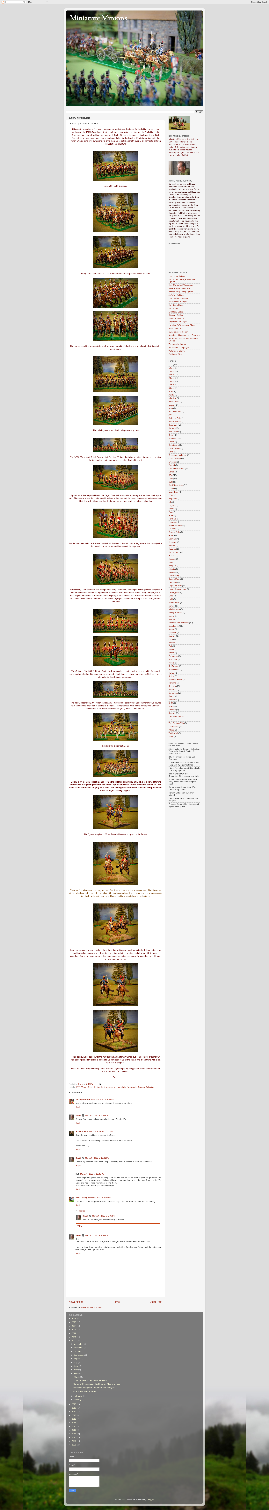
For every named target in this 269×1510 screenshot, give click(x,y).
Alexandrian (174, 402)
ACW (171, 391)
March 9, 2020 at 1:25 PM (99, 1198)
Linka (171, 596)
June (76, 1366)
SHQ (171, 703)
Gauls (171, 535)
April (76, 1373)
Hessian (172, 549)
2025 (74, 1322)
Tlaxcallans (173, 726)
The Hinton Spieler (177, 276)
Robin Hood (174, 670)
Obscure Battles (176, 315)
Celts (171, 452)
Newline (172, 636)
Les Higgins (174, 592)
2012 (74, 1430)
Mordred (172, 619)
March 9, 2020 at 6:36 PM (103, 1216)
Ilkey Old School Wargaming (181, 285)
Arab (171, 408)
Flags (171, 512)
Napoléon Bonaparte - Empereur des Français (93, 1388)
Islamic (172, 569)
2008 (74, 1445)
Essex (171, 509)
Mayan (172, 606)
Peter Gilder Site (176, 328)
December (79, 1344)
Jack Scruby (174, 576)
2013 (74, 1426)
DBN (171, 478)
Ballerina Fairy (175, 418)
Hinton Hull (173, 308)
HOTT (171, 556)
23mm (83, 1087)
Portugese (173, 656)
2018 (74, 1408)
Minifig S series (175, 613)
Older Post (155, 1301)
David (78, 1115)
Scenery (172, 700)
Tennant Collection (146, 1087)
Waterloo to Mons (176, 318)
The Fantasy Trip (176, 723)
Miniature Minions (98, 19)
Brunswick (173, 438)
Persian (172, 643)
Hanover (172, 542)
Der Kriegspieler (176, 485)
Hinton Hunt (99, 1087)
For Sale (172, 519)
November (79, 1348)
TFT (170, 720)
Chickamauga (175, 458)
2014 (74, 1423)
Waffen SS (173, 733)
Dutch (171, 489)
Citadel (172, 465)
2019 (74, 1404)
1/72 (78, 1087)
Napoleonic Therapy (177, 322)
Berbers (172, 428)
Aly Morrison (82, 1131)
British (90, 1087)
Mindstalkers (174, 609)
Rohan (171, 673)
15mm (171, 371)
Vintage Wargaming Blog (179, 288)
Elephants (173, 499)
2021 (74, 1337)
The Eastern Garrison (178, 298)
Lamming (173, 582)
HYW (171, 562)
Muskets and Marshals (116, 1087)
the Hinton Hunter (176, 305)
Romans (172, 683)
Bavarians (173, 425)
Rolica (171, 676)
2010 (74, 1437)
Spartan (172, 713)
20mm (171, 375)
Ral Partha (173, 666)
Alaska (171, 395)
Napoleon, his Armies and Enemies (184, 335)
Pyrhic (171, 663)
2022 (74, 1333)
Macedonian (174, 602)
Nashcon (172, 633)
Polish (171, 653)
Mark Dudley (81, 1198)
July (76, 1362)
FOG (171, 515)
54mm (171, 388)
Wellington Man (83, 1099)
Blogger (150, 1499)
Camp (171, 442)
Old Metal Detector (177, 312)
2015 (74, 1419)
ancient (172, 405)
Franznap (173, 522)
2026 (74, 1319)
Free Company (175, 525)
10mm (171, 368)
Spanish (172, 710)
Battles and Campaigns (179, 348)
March (77, 1377)
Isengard (172, 566)
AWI (170, 415)
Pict (170, 646)
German (172, 539)
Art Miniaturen (175, 412)
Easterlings (173, 492)
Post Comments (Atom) (91, 1308)
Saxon (171, 696)
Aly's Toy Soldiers (176, 295)
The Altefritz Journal (177, 344)
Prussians (173, 659)
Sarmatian (173, 693)
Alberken (172, 398)
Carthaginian (174, 448)
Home (116, 1301)
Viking (171, 730)
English (172, 505)
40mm (171, 385)
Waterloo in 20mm (177, 351)
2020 (74, 1341)
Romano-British (175, 680)
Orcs (171, 639)
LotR (171, 599)
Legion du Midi (175, 586)
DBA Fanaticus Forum (178, 332)
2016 (74, 1415)
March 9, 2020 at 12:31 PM (101, 1131)
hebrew (172, 546)
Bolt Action (173, 432)
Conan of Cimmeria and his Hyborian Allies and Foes (96, 1384)
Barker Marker (175, 422)
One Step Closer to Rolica (84, 1391)
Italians (172, 572)
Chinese (172, 462)
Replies (81, 1211)
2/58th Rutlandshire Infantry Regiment (90, 1380)
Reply (78, 1107)
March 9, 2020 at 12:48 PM (92, 1174)
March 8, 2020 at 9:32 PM (102, 1099)
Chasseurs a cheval (177, 455)
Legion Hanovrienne (177, 589)
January (78, 1400)
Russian (172, 686)
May (76, 1370)
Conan (171, 472)
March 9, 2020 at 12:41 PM (97, 1158)
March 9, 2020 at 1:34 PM (96, 1235)
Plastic (171, 649)
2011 (74, 1434)
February (78, 1396)
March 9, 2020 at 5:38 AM (96, 1115)
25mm (171, 381)
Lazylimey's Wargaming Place (182, 325)
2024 (74, 1326)
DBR (171, 482)
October (78, 1351)
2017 (74, 1412)
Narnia (171, 629)
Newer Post (76, 1301)
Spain (171, 706)
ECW (171, 495)
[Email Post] (100, 1084)
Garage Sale (174, 532)
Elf (170, 502)
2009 (74, 1441)
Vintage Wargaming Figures (181, 292)
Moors (171, 616)
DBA (170, 475)
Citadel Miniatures (177, 468)
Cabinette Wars (175, 354)
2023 (74, 1330)
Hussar (172, 559)
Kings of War (174, 579)
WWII (171, 736)
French (172, 529)
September (79, 1355)
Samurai (172, 690)
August (77, 1359)
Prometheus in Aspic (178, 302)
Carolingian (174, 445)
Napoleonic (132, 1087)
